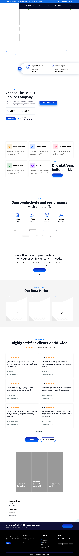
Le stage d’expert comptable (37, 484)
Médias (60, 5)
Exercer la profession (38, 5)
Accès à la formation (21, 485)
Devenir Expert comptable (50, 5)
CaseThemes (38, 554)
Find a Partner (58, 71)
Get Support (34, 71)
